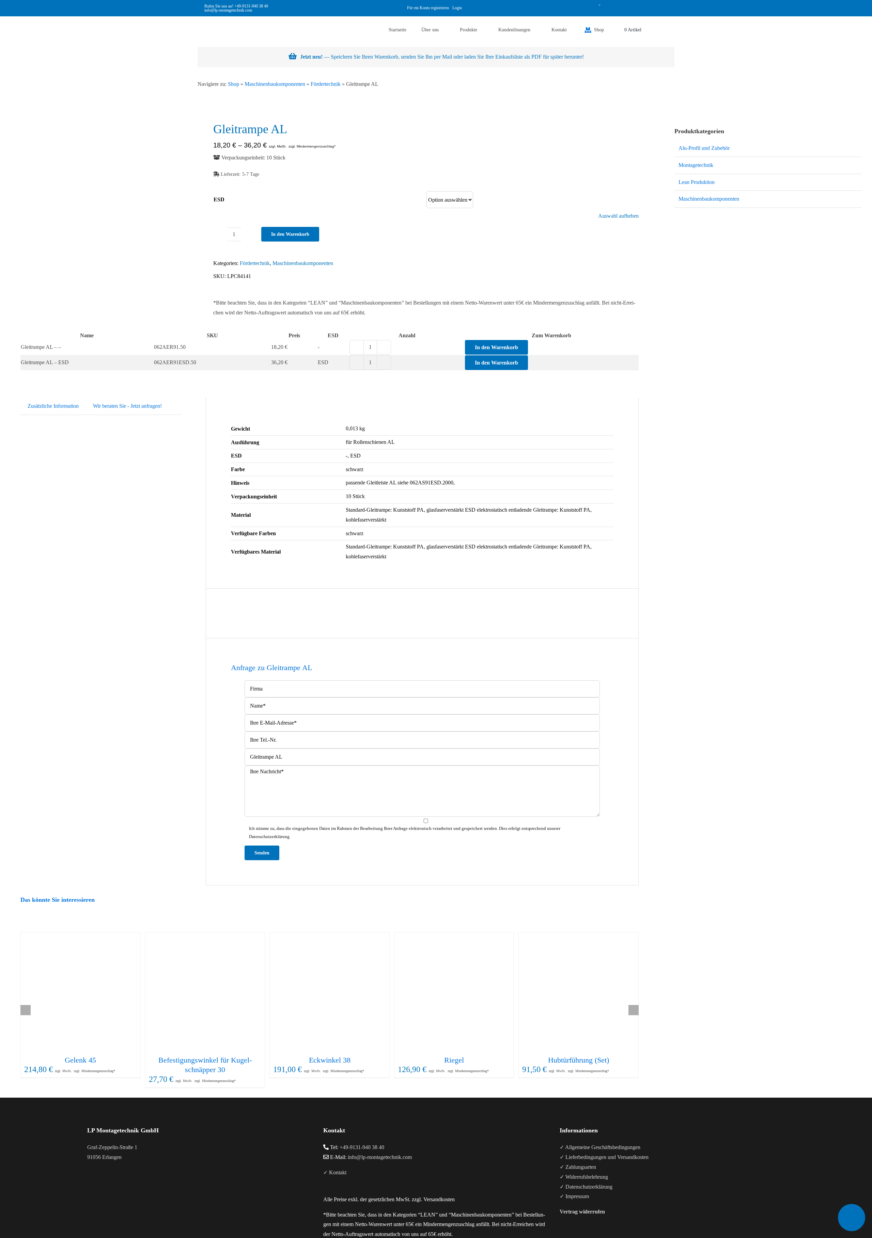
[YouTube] (98, 1184)
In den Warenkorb (290, 234)
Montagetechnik (696, 165)
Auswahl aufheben (618, 216)
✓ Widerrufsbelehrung (584, 1177)
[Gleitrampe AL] (48, 133)
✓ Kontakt (334, 1172)
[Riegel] (454, 992)
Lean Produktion (697, 182)
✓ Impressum (574, 1196)
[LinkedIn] (108, 1184)
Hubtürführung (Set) (578, 1060)
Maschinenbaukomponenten (275, 84)
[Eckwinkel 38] (329, 992)
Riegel (454, 1060)
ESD (219, 199)
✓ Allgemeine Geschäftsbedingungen (600, 1147)
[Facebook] (89, 1184)
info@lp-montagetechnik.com (380, 1157)
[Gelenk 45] (80, 992)
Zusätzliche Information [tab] (53, 406)
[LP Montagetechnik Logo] (211, 19)
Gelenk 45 (80, 1060)
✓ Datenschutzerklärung (586, 1187)
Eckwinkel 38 (330, 1060)
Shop (233, 84)
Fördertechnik (326, 84)
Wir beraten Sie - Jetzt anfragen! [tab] (127, 406)
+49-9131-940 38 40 (251, 6)
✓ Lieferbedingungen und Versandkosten (604, 1157)
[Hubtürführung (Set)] (578, 992)
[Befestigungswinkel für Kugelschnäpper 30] (205, 992)
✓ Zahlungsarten (578, 1167)
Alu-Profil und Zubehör (704, 148)
